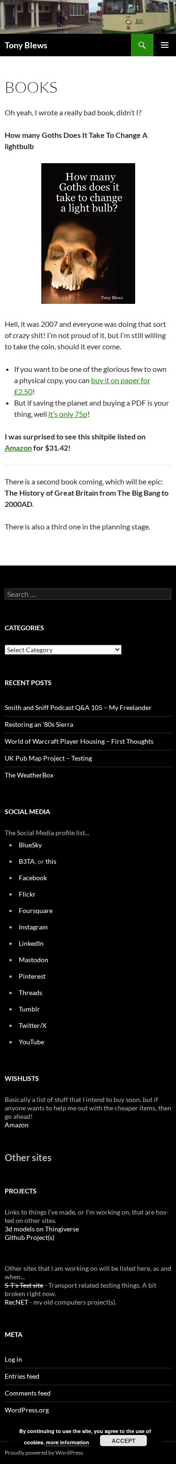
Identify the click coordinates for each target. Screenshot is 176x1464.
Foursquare (36, 910)
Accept (123, 1440)
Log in (13, 1359)
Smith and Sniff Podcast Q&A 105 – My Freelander (78, 707)
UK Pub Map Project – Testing (48, 758)
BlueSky (30, 845)
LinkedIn (31, 943)
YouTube (31, 1042)
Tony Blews (26, 45)
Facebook (33, 878)
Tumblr (29, 1009)
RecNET (16, 1302)
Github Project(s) (29, 1237)
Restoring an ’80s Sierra (39, 724)
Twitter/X (32, 1025)
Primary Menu (164, 45)
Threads (30, 992)
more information (67, 1442)
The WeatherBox (29, 775)
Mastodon (33, 960)
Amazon (18, 447)
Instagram (33, 927)
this (51, 861)
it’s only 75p (67, 413)
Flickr (27, 894)
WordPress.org (27, 1410)
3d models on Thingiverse (42, 1229)
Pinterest (32, 976)
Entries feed (22, 1376)
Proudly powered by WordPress (44, 1452)
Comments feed (28, 1393)
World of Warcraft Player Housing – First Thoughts (79, 741)
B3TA (27, 861)
